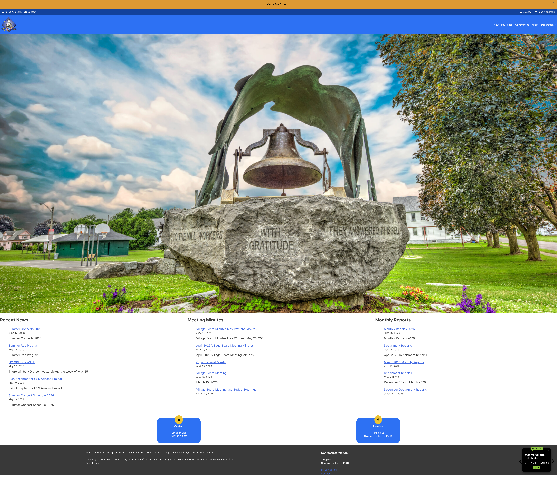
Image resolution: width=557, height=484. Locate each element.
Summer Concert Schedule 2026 (31, 395)
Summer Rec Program (23, 345)
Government (522, 24)
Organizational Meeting (212, 362)
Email (175, 432)
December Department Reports (405, 389)
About (535, 24)
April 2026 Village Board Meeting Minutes (225, 345)
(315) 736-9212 (13, 11)
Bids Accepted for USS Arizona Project (35, 379)
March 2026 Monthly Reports (404, 362)
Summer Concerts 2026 (25, 329)
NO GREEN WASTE (22, 362)
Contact (31, 11)
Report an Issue (546, 11)
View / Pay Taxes (502, 24)
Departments (548, 24)
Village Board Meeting (211, 373)
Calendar (527, 11)
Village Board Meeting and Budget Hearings (226, 389)
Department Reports (398, 345)
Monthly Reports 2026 (399, 329)
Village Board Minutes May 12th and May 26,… (228, 329)
